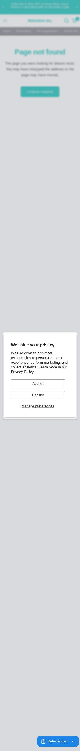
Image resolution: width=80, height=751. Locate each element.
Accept (38, 384)
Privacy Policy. (23, 372)
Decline (38, 395)
